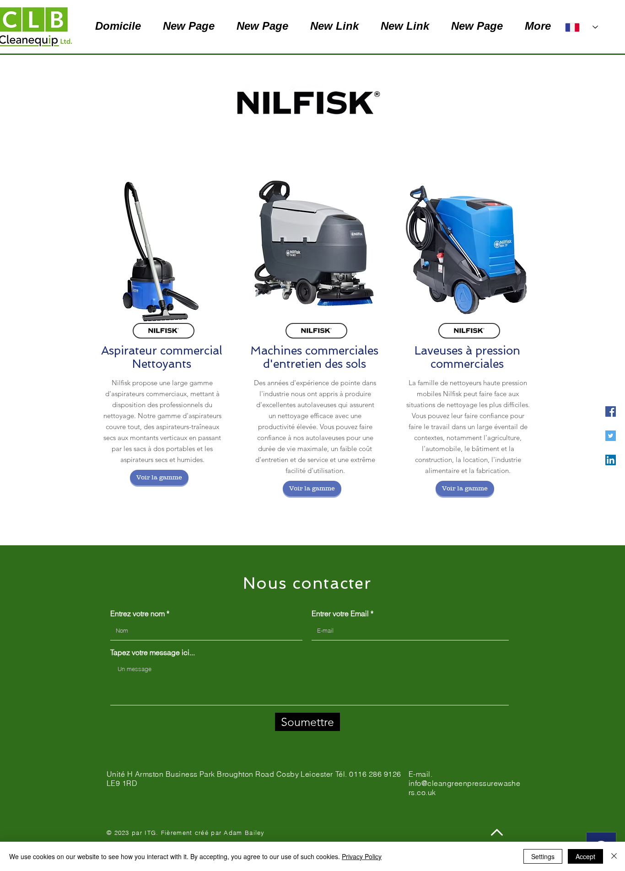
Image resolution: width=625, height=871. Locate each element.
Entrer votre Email (340, 613)
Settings (543, 856)
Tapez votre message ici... (152, 652)
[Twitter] (610, 435)
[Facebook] (610, 411)
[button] (159, 477)
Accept (585, 856)
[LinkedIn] (610, 460)
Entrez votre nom (137, 613)
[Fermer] (614, 856)
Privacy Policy (362, 856)
